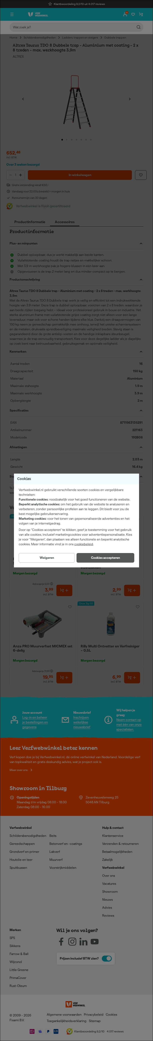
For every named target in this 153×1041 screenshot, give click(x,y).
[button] (105, 558)
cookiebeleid (83, 544)
